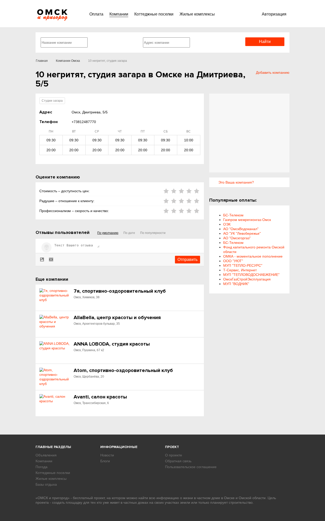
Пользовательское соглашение (191, 467)
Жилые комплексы (197, 14)
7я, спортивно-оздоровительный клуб (120, 291)
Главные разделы (53, 447)
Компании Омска (68, 61)
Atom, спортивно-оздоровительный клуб (123, 370)
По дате (129, 233)
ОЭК (227, 224)
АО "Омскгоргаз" (237, 238)
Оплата (96, 14)
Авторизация (274, 14)
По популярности (153, 233)
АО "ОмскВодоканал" (240, 229)
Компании (118, 14)
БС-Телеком (233, 215)
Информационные (118, 447)
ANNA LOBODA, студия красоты (112, 344)
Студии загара (52, 100)
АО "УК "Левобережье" (242, 233)
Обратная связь (178, 461)
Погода (41, 467)
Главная (42, 61)
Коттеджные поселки (153, 14)
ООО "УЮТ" (233, 261)
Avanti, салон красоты (100, 397)
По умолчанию (107, 233)
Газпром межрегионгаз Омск (247, 220)
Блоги (105, 461)
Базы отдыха (46, 484)
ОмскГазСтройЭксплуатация (247, 279)
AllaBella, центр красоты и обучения (117, 318)
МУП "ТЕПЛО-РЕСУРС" (242, 265)
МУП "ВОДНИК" (236, 284)
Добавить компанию (272, 72)
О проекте (173, 455)
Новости (107, 455)
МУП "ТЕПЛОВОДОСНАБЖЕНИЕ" (251, 275)
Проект (172, 447)
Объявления (46, 455)
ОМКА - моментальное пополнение (253, 256)
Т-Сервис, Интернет (240, 270)
